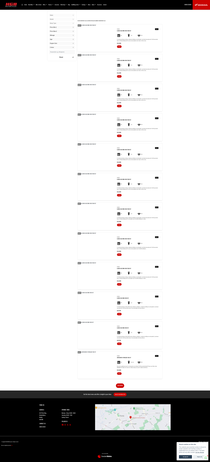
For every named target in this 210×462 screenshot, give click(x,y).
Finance (50, 5)
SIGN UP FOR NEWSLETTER (120, 394)
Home (25, 5)
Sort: (80, 12)
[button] (205, 457)
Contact (105, 5)
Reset (61, 57)
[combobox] (62, 15)
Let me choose (199, 452)
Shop (69, 5)
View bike (119, 46)
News (89, 5)
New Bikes (30, 5)
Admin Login (200, 441)
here (12, 445)
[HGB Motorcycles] (11, 5)
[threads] (70, 425)
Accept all (185, 456)
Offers (44, 5)
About (93, 5)
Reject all (199, 456)
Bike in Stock (39, 5)
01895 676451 (187, 5)
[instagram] (65, 425)
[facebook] (63, 425)
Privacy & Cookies (206, 441)
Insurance (57, 5)
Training (83, 5)
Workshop (63, 5)
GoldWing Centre (75, 5)
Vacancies (99, 5)
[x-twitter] (68, 425)
